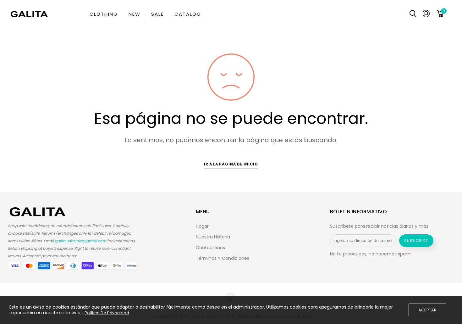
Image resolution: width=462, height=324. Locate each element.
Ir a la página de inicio (231, 164)
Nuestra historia (213, 237)
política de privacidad (107, 313)
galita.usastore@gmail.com (80, 240)
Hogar (202, 226)
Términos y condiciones (222, 258)
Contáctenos (210, 247)
